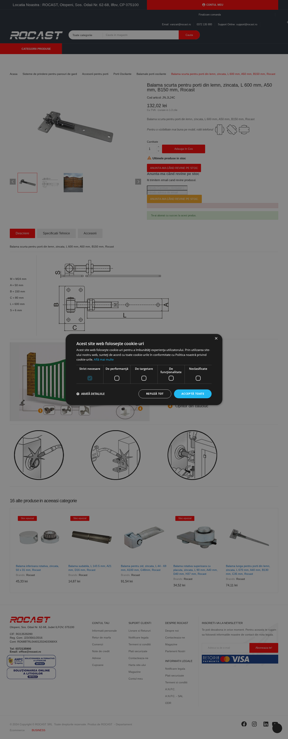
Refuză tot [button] (155, 393)
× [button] (216, 338)
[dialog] (144, 369)
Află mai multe (104, 360)
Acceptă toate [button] (192, 393)
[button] (90, 394)
